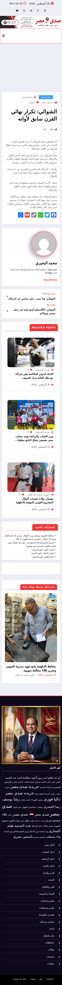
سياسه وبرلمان (47, 902)
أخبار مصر (49, 825)
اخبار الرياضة (46, 97)
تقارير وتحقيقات (46, 888)
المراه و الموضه (46, 874)
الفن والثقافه (48, 867)
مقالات (45, 806)
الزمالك (49, 767)
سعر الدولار (17, 787)
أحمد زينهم (43, 758)
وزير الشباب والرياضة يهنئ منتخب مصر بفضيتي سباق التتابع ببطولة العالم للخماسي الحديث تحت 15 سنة (33, 438)
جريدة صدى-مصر (25, 767)
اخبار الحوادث (47, 832)
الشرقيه (43, 768)
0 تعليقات (31, 102)
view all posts (50, 280)
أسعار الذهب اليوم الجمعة (43, 549)
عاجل (53, 596)
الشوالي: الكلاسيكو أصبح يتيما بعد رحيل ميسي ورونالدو (34, 311)
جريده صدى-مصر (42, 774)
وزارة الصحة (43, 812)
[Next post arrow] (7, 311)
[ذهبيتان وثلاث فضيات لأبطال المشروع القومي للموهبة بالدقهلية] (31, 476)
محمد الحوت (14, 801)
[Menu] (3, 36)
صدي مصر (20, 794)
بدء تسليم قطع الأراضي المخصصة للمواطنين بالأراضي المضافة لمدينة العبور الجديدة (32, 649)
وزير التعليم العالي (20, 812)
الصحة (51, 860)
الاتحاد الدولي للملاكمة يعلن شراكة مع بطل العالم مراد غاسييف (34, 375)
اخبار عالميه (46, 762)
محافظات (49, 923)
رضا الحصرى (52, 787)
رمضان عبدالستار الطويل (32, 787)
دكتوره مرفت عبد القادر (38, 494)
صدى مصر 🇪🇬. (39, 795)
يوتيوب (32, 959)
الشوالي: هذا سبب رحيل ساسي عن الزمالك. (31, 298)
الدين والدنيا (48, 853)
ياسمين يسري (23, 816)
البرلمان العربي (17, 762)
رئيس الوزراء (37, 780)
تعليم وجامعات (47, 881)
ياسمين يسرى (39, 817)
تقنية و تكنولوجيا (46, 895)
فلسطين (48, 801)
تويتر (41, 959)
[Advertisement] (31, 67)
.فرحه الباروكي (42, 369)
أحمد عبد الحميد (13, 758)
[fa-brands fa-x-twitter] (38, 10)
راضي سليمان (25, 780)
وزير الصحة (8, 812)
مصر (50, 806)
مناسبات (50, 937)
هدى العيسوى (22, 806)
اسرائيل (38, 762)
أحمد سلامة (30, 758)
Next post (51, 305)
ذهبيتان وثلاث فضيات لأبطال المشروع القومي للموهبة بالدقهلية (34, 500)
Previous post (49, 294)
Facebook (50, 959)
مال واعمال (48, 916)
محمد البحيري (27, 97)
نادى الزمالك (36, 806)
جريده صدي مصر (19, 773)
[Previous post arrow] (7, 296)
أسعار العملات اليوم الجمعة (42, 553)
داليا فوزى (52, 779)
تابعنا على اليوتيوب (19, 959)
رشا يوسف (11, 779)
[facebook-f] (44, 10)
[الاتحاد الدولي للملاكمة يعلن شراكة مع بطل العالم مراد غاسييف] (31, 352)
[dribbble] (31, 10)
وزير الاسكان (33, 812)
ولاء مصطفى (53, 817)
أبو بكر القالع (54, 758)
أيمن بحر (56, 762)
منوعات (50, 944)
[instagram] (24, 10)
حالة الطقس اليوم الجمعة (43, 556)
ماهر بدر (25, 801)
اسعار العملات (29, 762)
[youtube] (17, 10)
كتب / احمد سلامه (37, 801)
